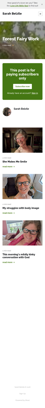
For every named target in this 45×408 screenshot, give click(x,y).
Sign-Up (22, 394)
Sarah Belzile (21, 108)
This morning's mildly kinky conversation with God (18, 256)
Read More (7, 166)
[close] (42, 4)
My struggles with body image (20, 208)
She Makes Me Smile (14, 161)
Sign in (35, 93)
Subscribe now (22, 86)
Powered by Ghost (23, 400)
